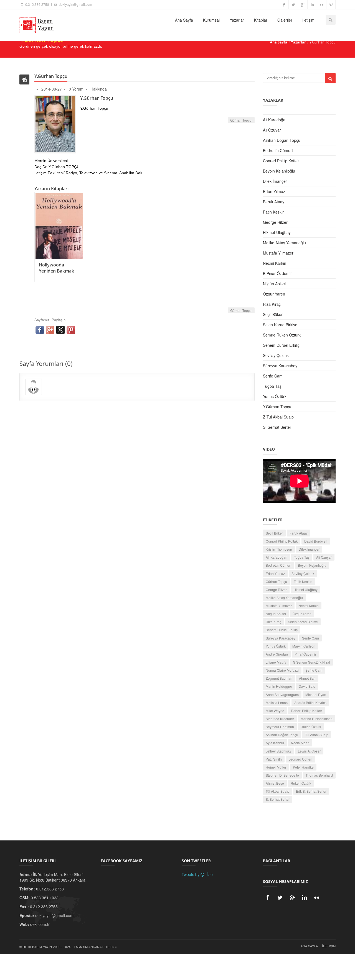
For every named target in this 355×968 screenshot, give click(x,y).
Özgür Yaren (274, 294)
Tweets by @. (194, 874)
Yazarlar (237, 20)
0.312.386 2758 (36, 4)
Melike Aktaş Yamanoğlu (284, 242)
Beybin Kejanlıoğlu (279, 171)
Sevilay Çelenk (276, 355)
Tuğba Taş (272, 386)
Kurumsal (211, 20)
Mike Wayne (275, 710)
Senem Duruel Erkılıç (281, 345)
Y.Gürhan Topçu (277, 406)
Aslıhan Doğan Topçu (281, 140)
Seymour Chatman (280, 726)
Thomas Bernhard (319, 775)
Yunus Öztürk (274, 396)
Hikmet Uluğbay (277, 232)
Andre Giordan (277, 654)
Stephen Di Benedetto (282, 775)
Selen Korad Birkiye (280, 324)
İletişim (308, 20)
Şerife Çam (273, 376)
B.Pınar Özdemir (277, 273)
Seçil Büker (273, 314)
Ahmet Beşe (275, 783)
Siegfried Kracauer (280, 718)
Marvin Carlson (303, 646)
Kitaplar (260, 20)
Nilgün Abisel (274, 283)
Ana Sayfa (184, 20)
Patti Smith (274, 759)
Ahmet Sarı (307, 678)
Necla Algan (300, 742)
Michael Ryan (315, 694)
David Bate (307, 686)
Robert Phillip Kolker (306, 710)
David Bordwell (315, 541)
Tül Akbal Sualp (277, 791)
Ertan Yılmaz (274, 191)
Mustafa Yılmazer (278, 253)
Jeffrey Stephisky (278, 751)
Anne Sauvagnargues (282, 694)
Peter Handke (303, 767)
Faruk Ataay (273, 201)
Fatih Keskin (274, 212)
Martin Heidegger (279, 686)
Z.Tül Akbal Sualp (278, 417)
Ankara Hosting (102, 947)
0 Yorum (76, 89)
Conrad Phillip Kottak (281, 160)
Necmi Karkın (274, 263)
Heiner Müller (276, 767)
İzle (210, 874)
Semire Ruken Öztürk (282, 335)
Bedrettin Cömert (278, 150)
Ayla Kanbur (275, 742)
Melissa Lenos (277, 702)
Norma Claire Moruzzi (282, 670)
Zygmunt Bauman (279, 678)
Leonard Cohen (300, 759)
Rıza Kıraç (272, 304)
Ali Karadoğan (275, 119)
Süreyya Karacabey (280, 365)
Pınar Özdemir (305, 654)
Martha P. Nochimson (317, 718)
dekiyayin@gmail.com (75, 4)
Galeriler (284, 20)
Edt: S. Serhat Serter (311, 791)
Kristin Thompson (279, 549)
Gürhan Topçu (241, 120)
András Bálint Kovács (310, 702)
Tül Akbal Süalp (316, 734)
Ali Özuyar (272, 130)
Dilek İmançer (275, 181)
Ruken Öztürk (311, 726)
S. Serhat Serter (277, 427)
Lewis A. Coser (309, 751)
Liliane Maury (276, 662)
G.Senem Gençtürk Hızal (311, 662)
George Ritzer (275, 222)
